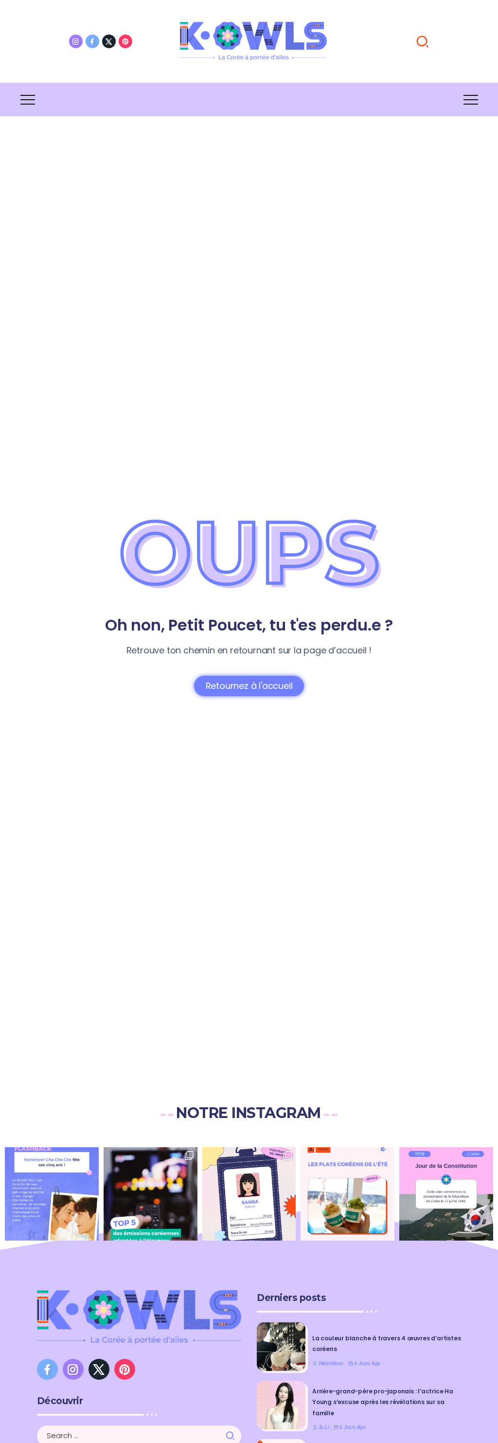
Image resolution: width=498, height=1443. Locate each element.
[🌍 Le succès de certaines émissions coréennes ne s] (150, 1194)
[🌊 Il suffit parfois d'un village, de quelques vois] (52, 1194)
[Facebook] (92, 41)
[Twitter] (109, 41)
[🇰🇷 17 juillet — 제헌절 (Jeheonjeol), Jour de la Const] (446, 1194)
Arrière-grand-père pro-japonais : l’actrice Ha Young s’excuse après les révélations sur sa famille (382, 1402)
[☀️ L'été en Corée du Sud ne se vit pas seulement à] (347, 1194)
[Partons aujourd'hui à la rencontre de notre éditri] (249, 1194)
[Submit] (233, 1436)
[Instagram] (76, 41)
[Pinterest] (125, 41)
